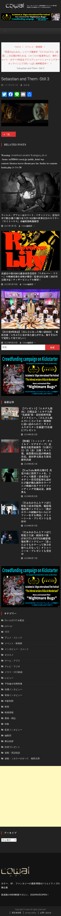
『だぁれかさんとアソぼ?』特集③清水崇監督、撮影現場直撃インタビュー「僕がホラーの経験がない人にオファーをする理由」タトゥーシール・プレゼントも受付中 (36, 512)
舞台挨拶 (9, 741)
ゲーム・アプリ (12, 660)
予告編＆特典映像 (13, 683)
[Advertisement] (30, 796)
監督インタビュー (13, 729)
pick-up (8, 626)
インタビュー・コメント (17, 649)
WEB (7, 631)
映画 (7, 706)
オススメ (9, 654)
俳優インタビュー (13, 689)
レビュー (9, 677)
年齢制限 (9, 700)
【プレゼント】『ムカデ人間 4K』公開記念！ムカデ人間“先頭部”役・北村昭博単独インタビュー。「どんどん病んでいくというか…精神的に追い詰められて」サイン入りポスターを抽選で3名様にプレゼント (36, 419)
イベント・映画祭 (13, 643)
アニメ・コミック (13, 637)
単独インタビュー (13, 695)
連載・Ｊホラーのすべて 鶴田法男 (22, 758)
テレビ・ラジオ (12, 666)
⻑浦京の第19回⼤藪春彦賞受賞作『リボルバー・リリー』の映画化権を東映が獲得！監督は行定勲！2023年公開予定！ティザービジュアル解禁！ (29, 276)
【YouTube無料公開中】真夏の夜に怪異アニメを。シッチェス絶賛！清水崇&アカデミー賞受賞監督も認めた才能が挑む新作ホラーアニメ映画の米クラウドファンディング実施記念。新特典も (36, 481)
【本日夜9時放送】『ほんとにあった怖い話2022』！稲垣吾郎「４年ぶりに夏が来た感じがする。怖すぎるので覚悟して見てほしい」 (29, 335)
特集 (7, 723)
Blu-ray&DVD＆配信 (14, 620)
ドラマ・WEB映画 (13, 672)
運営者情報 (16, 912)
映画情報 (9, 712)
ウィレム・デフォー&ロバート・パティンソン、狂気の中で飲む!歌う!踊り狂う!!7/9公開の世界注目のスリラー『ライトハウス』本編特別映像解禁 (30, 218)
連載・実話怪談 (12, 752)
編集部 (8, 735)
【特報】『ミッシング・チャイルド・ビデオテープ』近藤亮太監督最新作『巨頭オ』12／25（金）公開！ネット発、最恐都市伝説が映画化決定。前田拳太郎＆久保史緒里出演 (36, 450)
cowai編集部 (26, 226)
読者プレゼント (12, 746)
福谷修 (26, 85)
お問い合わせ (45, 912)
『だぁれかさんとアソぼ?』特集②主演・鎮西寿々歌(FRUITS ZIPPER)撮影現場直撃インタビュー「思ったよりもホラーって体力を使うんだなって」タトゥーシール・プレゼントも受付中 (36, 543)
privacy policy (30, 912)
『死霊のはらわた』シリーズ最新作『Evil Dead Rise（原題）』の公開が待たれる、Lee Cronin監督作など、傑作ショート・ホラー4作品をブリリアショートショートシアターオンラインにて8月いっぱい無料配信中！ (10, 134)
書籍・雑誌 (10, 718)
